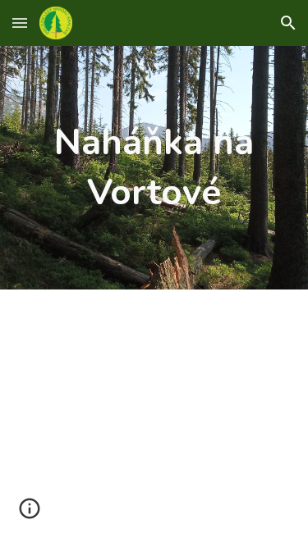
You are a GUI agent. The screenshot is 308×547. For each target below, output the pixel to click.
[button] (19, 22)
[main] (154, 168)
